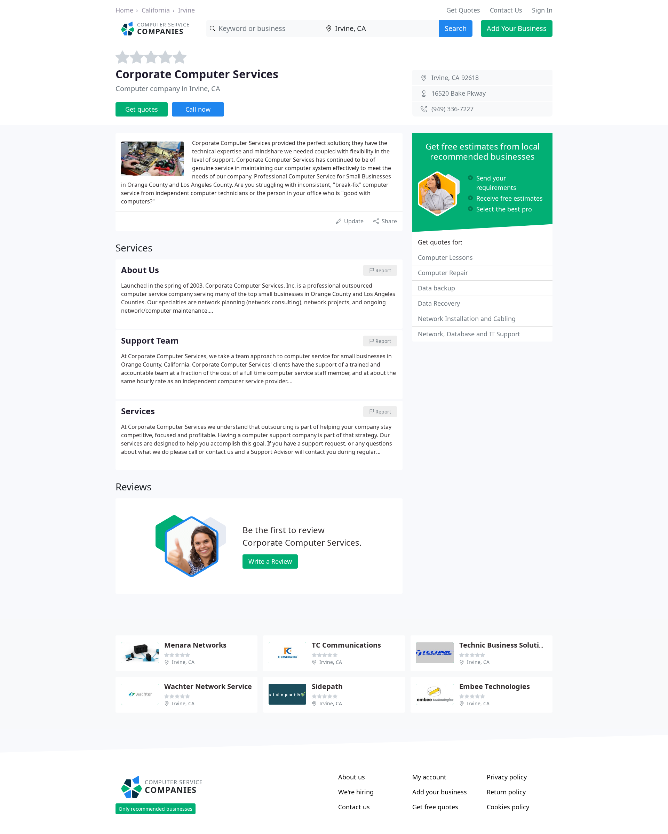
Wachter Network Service (208, 686)
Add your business (439, 792)
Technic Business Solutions (505, 645)
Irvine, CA (183, 662)
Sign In (542, 10)
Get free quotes (435, 807)
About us (351, 777)
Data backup (436, 288)
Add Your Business (517, 28)
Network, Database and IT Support (469, 334)
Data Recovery (439, 303)
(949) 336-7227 (452, 109)
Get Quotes (463, 10)
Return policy (506, 792)
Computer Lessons (445, 257)
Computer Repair (443, 272)
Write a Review (270, 561)
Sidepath (327, 686)
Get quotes (141, 109)
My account (429, 777)
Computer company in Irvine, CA (168, 88)
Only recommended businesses (155, 808)
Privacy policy (507, 777)
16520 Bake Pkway (458, 93)
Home (124, 10)
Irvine (186, 10)
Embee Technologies (494, 686)
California (156, 10)
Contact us (354, 807)
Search (456, 28)
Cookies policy (508, 807)
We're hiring (356, 792)
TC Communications (346, 645)
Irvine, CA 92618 (455, 77)
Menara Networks (195, 645)
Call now (197, 109)
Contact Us (506, 10)
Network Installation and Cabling (467, 318)
